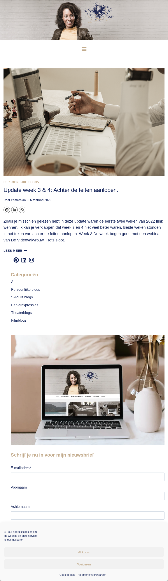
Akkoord (84, 552)
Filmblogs (18, 320)
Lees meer (15, 250)
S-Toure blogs (22, 297)
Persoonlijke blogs (21, 182)
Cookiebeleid (67, 574)
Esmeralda (18, 200)
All (13, 282)
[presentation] (84, 122)
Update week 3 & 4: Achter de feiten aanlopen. (61, 190)
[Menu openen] (84, 49)
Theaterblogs (21, 313)
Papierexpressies (24, 305)
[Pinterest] (7, 210)
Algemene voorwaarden (92, 574)
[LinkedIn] (14, 210)
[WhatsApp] (22, 210)
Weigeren (84, 564)
